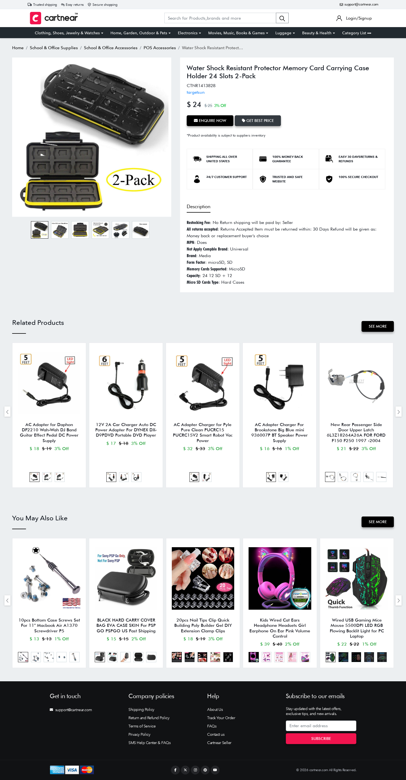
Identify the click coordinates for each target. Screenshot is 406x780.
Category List (354, 32)
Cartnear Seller (219, 742)
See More (378, 326)
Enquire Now (212, 120)
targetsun (196, 92)
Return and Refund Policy (148, 717)
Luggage (283, 32)
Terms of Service (141, 726)
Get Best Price (259, 120)
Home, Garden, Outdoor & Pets (138, 32)
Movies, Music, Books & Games (236, 32)
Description (198, 206)
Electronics (187, 32)
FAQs (211, 726)
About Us (215, 709)
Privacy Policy (139, 734)
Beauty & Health (316, 32)
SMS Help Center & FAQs (149, 742)
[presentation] (7, 411)
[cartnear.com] (54, 18)
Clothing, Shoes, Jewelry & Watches (67, 32)
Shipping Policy (141, 709)
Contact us (215, 734)
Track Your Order (221, 717)
